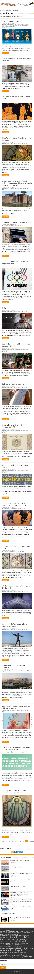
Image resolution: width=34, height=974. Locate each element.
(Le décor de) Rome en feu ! (16, 867)
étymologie (28, 957)
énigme (12, 957)
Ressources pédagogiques (23, 25)
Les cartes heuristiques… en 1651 (17, 886)
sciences (15, 952)
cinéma (31, 931)
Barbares (5, 308)
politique (12, 944)
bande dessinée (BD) (24, 931)
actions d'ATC (5, 931)
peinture (8, 944)
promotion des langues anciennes (8, 946)
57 (29, 843)
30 (9, 841)
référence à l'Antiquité (6, 952)
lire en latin (15, 943)
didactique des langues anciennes (8, 932)
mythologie (2, 944)
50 (15, 841)
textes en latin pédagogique (21, 955)
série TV (26, 954)
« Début (3, 841)
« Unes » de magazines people (8, 913)
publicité (19, 946)
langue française (22, 939)
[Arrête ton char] (17, 4)
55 (23, 841)
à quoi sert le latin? (4, 957)
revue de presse (22, 948)
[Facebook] (15, 852)
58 (1, 845)
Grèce (7, 937)
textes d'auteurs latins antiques (7, 955)
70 (9, 845)
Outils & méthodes (14, 25)
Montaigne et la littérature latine (14, 790)
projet (24, 944)
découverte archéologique (24, 932)
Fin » (18, 845)
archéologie (14, 931)
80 (12, 845)
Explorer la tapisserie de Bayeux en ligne (16, 222)
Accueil (3, 10)
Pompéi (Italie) (18, 944)
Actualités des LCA (5, 25)
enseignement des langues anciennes (9, 935)
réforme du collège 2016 (13, 950)
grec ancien (2, 937)
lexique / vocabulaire (5, 943)
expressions (26, 935)
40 (12, 841)
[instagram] (21, 852)
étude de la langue (20, 957)
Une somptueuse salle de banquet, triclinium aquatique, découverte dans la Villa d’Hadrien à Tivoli (17, 183)
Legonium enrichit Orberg (11, 21)
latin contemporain (4, 941)
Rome (31, 948)
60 (6, 845)
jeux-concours (5, 939)
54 (20, 841)
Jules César (14, 939)
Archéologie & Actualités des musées (18, 188)
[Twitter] (18, 852)
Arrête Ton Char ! (6, 23)
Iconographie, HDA (13, 225)
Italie (28, 937)
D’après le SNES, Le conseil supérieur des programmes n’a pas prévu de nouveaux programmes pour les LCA (19, 894)
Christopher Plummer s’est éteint (14, 384)
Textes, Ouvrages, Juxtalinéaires (8, 26)
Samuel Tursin (6, 224)
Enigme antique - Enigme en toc (9, 934)
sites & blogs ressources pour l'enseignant (12, 954)
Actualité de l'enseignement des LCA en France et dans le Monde (16, 24)
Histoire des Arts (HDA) (18, 937)
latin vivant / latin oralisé (17, 941)
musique (23, 943)
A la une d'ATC (6, 102)
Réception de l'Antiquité (16, 64)
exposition (21, 935)
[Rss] (12, 852)
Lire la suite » (5, 53)
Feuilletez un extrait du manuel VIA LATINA (19, 860)
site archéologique (22, 952)
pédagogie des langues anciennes (8, 948)
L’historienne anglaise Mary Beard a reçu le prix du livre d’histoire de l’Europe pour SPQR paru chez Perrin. (21, 901)
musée (26, 943)
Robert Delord (6, 751)
